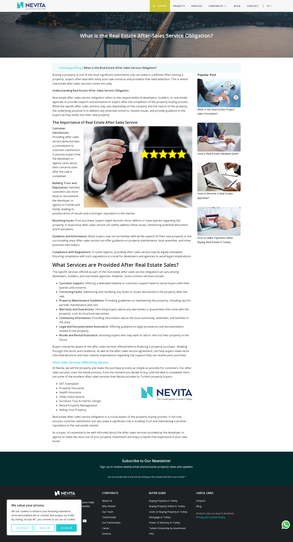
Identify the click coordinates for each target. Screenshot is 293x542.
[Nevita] (31, 6)
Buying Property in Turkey (163, 500)
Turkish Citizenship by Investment (167, 528)
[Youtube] (84, 521)
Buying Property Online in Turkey (167, 506)
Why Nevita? (109, 506)
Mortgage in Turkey (160, 517)
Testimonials (109, 517)
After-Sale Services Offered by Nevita (80, 362)
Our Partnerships (111, 522)
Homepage (66, 68)
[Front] (76, 493)
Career (105, 528)
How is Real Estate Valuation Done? (218, 153)
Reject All (45, 527)
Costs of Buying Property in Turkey (168, 511)
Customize (22, 527)
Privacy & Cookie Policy (210, 517)
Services (106, 533)
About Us (107, 500)
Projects (200, 500)
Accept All (66, 527)
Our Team (107, 511)
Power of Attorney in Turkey (164, 522)
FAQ (151, 533)
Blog (78, 68)
